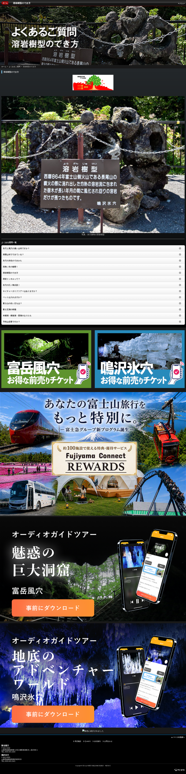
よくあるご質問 (14, 67)
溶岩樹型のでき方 (10, 273)
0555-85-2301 (10, 761)
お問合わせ (108, 741)
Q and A (88, 741)
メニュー (181, 3)
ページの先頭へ (178, 737)
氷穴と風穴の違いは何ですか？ (16, 248)
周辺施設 (78, 741)
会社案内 (97, 741)
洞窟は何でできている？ (13, 254)
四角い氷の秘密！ (10, 267)
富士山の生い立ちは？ (12, 303)
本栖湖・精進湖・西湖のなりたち (17, 315)
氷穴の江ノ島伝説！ (11, 285)
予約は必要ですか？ (11, 322)
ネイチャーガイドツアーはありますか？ (20, 291)
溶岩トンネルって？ (11, 279)
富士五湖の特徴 (9, 309)
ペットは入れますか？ (12, 297)
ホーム (5, 3)
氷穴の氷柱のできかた (12, 260)
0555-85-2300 (10, 752)
